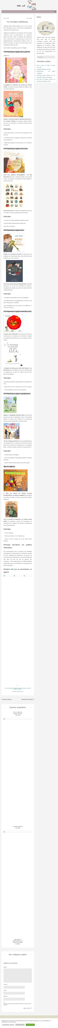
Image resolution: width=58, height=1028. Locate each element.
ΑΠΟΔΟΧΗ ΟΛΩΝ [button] (30, 1024)
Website (5, 996)
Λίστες (22, 691)
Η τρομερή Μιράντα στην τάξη (44, 69)
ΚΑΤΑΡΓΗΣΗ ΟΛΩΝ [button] (20, 1024)
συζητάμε (19, 689)
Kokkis (30, 18)
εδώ (12, 569)
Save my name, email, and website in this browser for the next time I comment (17, 1004)
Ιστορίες (18, 691)
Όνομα (6, 984)
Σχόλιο (5, 967)
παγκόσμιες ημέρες (22, 688)
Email (5, 990)
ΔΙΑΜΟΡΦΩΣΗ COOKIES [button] (8, 1024)
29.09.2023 (7, 18)
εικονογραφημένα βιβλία (13, 688)
